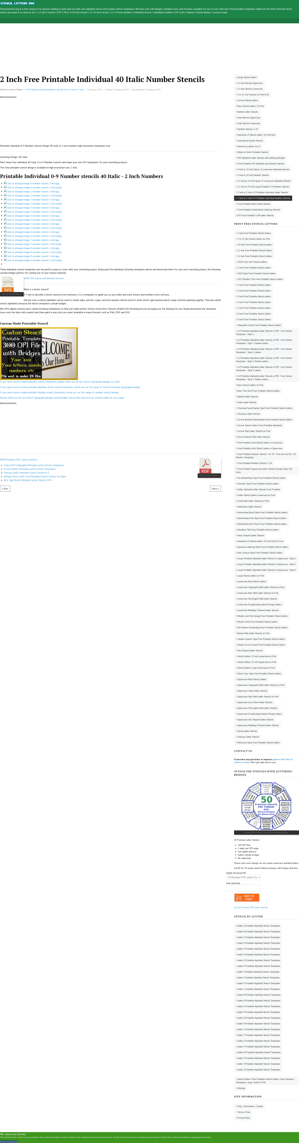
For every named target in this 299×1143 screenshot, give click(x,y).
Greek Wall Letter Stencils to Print (253, 500)
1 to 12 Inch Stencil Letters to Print (253, 238)
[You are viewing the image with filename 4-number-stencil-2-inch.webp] (33, 219)
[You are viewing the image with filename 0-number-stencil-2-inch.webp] (33, 187)
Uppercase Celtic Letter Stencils (252, 690)
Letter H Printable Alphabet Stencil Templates (258, 966)
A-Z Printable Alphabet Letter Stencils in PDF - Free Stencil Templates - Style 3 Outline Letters (264, 378)
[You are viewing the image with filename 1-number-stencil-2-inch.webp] (33, 195)
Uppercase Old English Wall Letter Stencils (257, 708)
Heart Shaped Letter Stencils (250, 535)
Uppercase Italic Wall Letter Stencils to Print (257, 696)
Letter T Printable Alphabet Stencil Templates (258, 1035)
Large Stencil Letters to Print (250, 575)
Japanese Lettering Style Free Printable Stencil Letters (262, 547)
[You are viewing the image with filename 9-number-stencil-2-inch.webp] (33, 259)
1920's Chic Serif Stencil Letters (252, 261)
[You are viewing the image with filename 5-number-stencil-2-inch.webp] (33, 227)
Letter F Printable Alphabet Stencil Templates (258, 954)
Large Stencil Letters (247, 77)
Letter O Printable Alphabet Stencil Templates (258, 1006)
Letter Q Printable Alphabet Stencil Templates (258, 1017)
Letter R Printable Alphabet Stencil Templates (258, 1023)
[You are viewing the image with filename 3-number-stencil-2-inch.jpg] (31, 207)
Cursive (51, 12)
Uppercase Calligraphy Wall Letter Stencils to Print (261, 685)
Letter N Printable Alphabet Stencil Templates (258, 1000)
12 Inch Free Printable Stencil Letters (254, 256)
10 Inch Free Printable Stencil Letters (254, 244)
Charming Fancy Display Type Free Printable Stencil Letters (264, 408)
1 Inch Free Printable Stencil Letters (254, 233)
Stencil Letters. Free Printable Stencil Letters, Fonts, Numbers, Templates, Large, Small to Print (265, 1081)
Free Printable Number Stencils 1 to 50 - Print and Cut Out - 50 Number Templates (266, 456)
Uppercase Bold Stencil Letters (251, 679)
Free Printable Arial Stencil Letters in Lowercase (259, 442)
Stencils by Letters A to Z (249, 146)
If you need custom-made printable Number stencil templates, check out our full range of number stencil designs (59, 392)
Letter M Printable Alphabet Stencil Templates (259, 994)
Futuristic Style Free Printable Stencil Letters (258, 483)
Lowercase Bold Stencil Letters (251, 581)
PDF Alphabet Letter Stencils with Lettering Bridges (261, 157)
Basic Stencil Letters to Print (250, 385)
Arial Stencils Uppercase (248, 117)
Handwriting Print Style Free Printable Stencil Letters (262, 518)
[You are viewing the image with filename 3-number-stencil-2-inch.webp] (33, 211)
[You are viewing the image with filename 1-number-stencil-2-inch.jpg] (31, 191)
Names (190, 12)
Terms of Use (243, 1112)
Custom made (220, 12)
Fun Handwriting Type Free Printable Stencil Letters (261, 477)
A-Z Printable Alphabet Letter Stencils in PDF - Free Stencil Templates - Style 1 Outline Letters (264, 342)
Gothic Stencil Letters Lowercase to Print (256, 495)
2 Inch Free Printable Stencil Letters (254, 267)
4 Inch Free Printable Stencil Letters (254, 290)
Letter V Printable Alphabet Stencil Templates (258, 1046)
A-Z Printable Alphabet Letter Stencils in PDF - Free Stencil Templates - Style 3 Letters (264, 369)
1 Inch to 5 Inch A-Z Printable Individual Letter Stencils (262, 192)
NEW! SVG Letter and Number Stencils (44, 278)
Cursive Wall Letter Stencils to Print (253, 431)
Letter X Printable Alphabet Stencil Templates (258, 1058)
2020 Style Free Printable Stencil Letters (256, 273)
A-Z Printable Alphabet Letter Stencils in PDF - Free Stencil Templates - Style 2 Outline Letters (264, 360)
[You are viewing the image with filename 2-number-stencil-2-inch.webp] (33, 203)
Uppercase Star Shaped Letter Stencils (255, 719)
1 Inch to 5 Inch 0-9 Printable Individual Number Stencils (263, 198)
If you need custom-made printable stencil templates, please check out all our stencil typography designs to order (60, 381)
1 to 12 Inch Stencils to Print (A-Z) (253, 94)
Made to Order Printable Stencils (252, 152)
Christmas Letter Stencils (248, 413)
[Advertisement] (93, 45)
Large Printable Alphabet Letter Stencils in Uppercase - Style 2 (266, 564)
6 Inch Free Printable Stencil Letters (254, 302)
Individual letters (143, 12)
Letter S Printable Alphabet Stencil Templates (258, 1029)
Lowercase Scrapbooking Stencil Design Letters (259, 604)
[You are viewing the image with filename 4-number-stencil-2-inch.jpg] (31, 215)
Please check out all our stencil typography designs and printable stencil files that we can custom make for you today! (62, 397)
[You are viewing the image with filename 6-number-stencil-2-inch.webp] (33, 235)
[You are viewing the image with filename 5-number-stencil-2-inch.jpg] (31, 223)
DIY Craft (180, 12)
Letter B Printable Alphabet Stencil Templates (258, 931)
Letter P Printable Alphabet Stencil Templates (258, 1012)
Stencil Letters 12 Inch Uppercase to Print (256, 662)
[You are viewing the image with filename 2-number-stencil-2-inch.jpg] (31, 199)
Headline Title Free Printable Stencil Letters (258, 529)
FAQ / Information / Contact (250, 1106)
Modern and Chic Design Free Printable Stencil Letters (262, 616)
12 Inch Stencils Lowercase (250, 88)
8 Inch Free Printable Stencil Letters (254, 313)
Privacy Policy (243, 1117)
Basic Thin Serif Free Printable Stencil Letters (258, 390)
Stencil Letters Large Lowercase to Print (256, 667)
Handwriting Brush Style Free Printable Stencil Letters (262, 512)
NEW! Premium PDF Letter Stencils (18, 459)
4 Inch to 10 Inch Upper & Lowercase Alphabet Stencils (263, 169)
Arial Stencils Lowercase (248, 123)
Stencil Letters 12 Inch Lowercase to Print (256, 656)
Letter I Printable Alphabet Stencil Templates (258, 971)
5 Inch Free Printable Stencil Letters (254, 296)
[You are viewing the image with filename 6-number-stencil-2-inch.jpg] (31, 231)
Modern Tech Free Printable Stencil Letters (257, 621)
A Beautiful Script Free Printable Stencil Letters (259, 325)
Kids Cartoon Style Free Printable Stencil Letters (260, 552)
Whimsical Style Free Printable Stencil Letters (258, 742)
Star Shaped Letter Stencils (250, 650)
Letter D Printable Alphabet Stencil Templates (258, 943)
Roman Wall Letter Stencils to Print (253, 633)
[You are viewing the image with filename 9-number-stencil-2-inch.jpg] (31, 255)
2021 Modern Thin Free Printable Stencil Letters (260, 279)
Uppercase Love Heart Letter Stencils (254, 702)
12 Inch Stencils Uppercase (250, 83)
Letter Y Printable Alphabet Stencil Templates (258, 1063)
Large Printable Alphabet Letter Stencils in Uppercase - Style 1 (266, 558)
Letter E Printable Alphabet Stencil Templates (258, 948)
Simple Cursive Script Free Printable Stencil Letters (261, 644)
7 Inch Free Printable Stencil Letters (254, 308)
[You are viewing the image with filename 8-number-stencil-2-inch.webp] (33, 251)
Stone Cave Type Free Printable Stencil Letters (259, 673)
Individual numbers (163, 12)
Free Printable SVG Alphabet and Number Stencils (260, 163)
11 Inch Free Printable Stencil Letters (254, 250)
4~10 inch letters (79, 12)
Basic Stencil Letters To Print (250, 106)
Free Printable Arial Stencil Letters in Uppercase (259, 448)
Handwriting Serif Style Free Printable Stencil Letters (262, 524)
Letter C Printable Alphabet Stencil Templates (258, 937)
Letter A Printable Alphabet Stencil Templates (258, 925)
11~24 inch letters (99, 12)
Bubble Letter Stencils (247, 111)
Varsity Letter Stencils (247, 731)
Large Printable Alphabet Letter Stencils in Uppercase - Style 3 (266, 570)
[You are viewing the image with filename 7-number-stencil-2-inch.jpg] (31, 239)
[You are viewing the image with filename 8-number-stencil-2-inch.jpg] (31, 247)
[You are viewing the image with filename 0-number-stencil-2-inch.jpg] (31, 183)
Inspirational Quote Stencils (250, 140)
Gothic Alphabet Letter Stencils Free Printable (258, 489)
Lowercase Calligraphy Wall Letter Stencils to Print (260, 587)
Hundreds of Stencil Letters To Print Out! (256, 134)
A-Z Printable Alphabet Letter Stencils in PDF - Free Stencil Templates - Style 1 (264, 333)
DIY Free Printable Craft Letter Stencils (255, 215)
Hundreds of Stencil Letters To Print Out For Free (260, 541)
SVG (66, 12)
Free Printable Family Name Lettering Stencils (258, 209)
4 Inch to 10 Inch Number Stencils (253, 175)
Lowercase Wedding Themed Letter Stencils (258, 610)
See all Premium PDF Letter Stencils (251, 907)
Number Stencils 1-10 (247, 129)
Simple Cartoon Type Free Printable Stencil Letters (261, 639)
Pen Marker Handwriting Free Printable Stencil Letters (262, 627)
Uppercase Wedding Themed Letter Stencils (258, 725)
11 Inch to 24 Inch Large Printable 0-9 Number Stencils (263, 186)
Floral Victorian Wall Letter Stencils (253, 436)
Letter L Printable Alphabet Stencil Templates (258, 989)
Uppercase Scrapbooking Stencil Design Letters (259, 713)
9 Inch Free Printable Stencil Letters (254, 319)
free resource (31, 8)
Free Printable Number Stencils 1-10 (254, 463)
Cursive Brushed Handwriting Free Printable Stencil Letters (264, 419)
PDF (59, 12)
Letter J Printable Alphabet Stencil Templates (258, 977)
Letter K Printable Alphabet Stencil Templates (258, 983)
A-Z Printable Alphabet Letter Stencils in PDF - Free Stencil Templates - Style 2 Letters (264, 351)
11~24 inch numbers (121, 12)
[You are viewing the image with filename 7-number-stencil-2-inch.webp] (33, 243)
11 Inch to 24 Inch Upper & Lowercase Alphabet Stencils (264, 180)
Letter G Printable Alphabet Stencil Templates (258, 960)
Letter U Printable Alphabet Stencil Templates (258, 1040)
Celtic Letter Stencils (246, 402)
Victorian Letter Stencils (248, 736)
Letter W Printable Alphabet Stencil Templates (259, 1052)
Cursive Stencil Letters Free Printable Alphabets (259, 425)
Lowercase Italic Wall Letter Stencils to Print (257, 593)
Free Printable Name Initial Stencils (253, 203)
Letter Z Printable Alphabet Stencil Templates (258, 1069)
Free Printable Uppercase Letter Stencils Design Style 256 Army (264, 470)
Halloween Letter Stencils (249, 506)
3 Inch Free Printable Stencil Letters (254, 284)
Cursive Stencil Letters (247, 100)
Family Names (203, 12)
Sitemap (241, 1088)
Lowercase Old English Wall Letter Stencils (257, 598)
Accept (15, 1142)
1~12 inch (41, 12)
